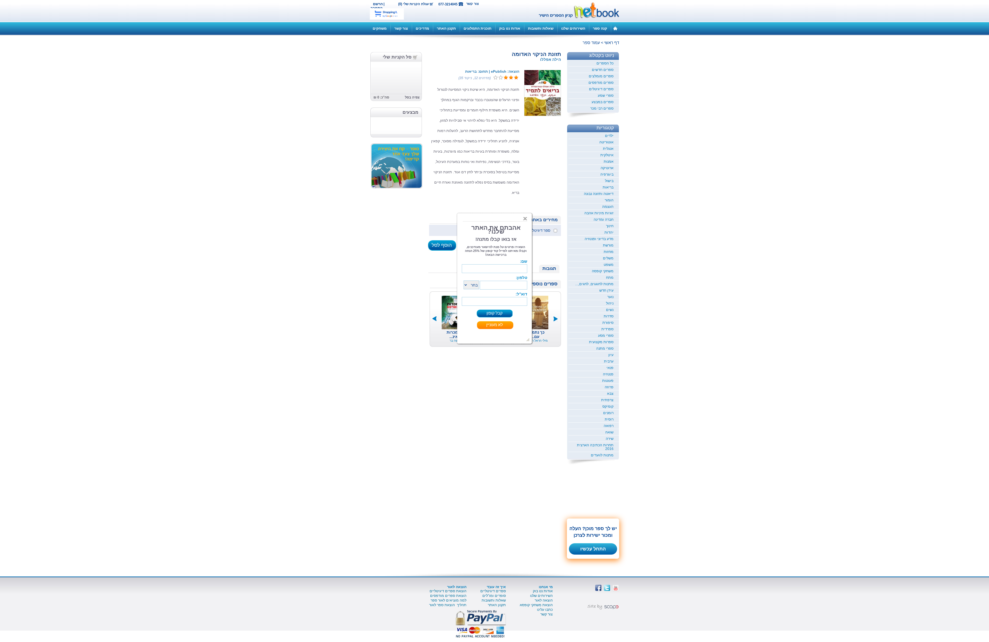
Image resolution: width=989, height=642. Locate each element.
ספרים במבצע (602, 102)
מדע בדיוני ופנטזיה (599, 239)
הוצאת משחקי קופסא (536, 605)
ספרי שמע (605, 95)
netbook (576, 11)
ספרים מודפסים (601, 82)
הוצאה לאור (544, 600)
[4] (500, 77)
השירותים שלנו (573, 28)
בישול (609, 181)
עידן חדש (606, 290)
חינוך (609, 226)
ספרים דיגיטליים (493, 591)
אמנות (608, 161)
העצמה (607, 206)
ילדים (609, 136)
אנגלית (608, 148)
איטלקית (606, 155)
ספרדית (607, 329)
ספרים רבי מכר (601, 108)
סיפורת (607, 322)
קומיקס (607, 406)
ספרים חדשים (602, 70)
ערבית (608, 361)
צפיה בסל (412, 97)
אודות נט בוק (509, 28)
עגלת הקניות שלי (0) (413, 4)
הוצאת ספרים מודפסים (448, 596)
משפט (608, 264)
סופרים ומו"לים (494, 596)
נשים (609, 310)
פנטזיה (608, 374)
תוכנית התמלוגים (477, 28)
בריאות (608, 187)
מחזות (608, 252)
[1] (516, 77)
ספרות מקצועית (601, 342)
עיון (610, 355)
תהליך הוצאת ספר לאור (447, 605)
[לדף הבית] (615, 28)
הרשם (378, 4)
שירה (609, 439)
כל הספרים (604, 63)
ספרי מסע (605, 335)
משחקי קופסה (602, 271)
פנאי (610, 368)
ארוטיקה (607, 168)
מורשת (608, 245)
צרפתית (607, 400)
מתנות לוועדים (602, 455)
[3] (506, 77)
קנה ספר (600, 28)
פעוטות (607, 380)
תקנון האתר (446, 28)
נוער (610, 297)
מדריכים (422, 28)
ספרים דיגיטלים (601, 89)
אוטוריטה (606, 142)
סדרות (608, 316)
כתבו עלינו (545, 609)
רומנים (608, 413)
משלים (608, 258)
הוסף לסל (442, 245)
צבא (610, 393)
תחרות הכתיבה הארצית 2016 (595, 447)
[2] (511, 77)
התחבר (376, 8)
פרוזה (609, 387)
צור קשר (472, 4)
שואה (609, 432)
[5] (495, 77)
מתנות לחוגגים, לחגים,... (594, 284)
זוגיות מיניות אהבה (598, 213)
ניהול (609, 303)
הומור (609, 200)
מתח (609, 277)
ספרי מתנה (604, 348)
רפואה (608, 426)
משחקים (380, 28)
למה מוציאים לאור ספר (448, 600)
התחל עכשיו (593, 549)
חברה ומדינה (603, 219)
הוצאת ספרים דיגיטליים (448, 591)
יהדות (608, 232)
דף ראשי (611, 42)
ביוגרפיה (606, 174)
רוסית (609, 419)
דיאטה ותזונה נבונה (598, 194)
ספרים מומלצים (601, 76)
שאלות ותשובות (540, 28)
